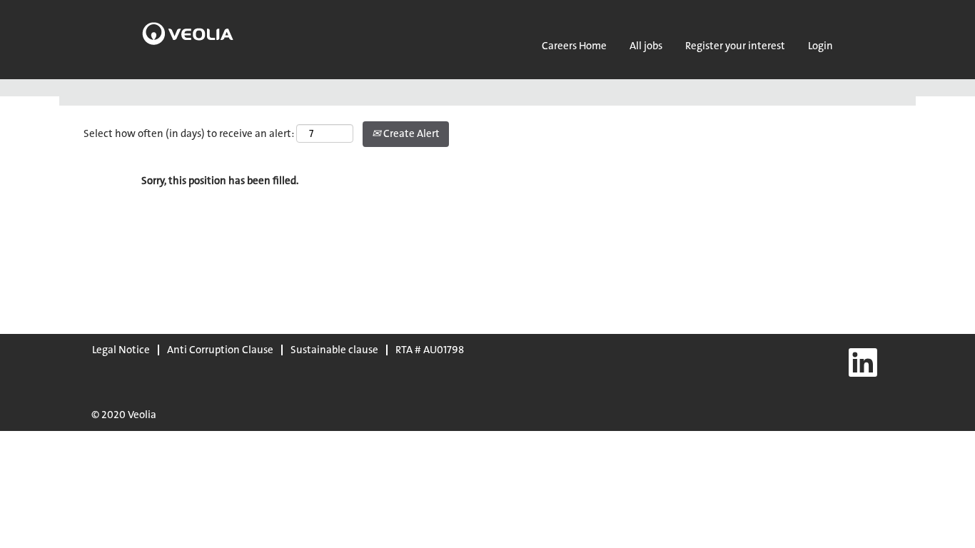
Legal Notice (121, 349)
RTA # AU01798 (429, 349)
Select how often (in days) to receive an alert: (189, 133)
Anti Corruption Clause (220, 349)
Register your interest (735, 46)
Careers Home (574, 46)
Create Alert (410, 133)
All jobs (646, 46)
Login (820, 46)
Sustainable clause (334, 349)
